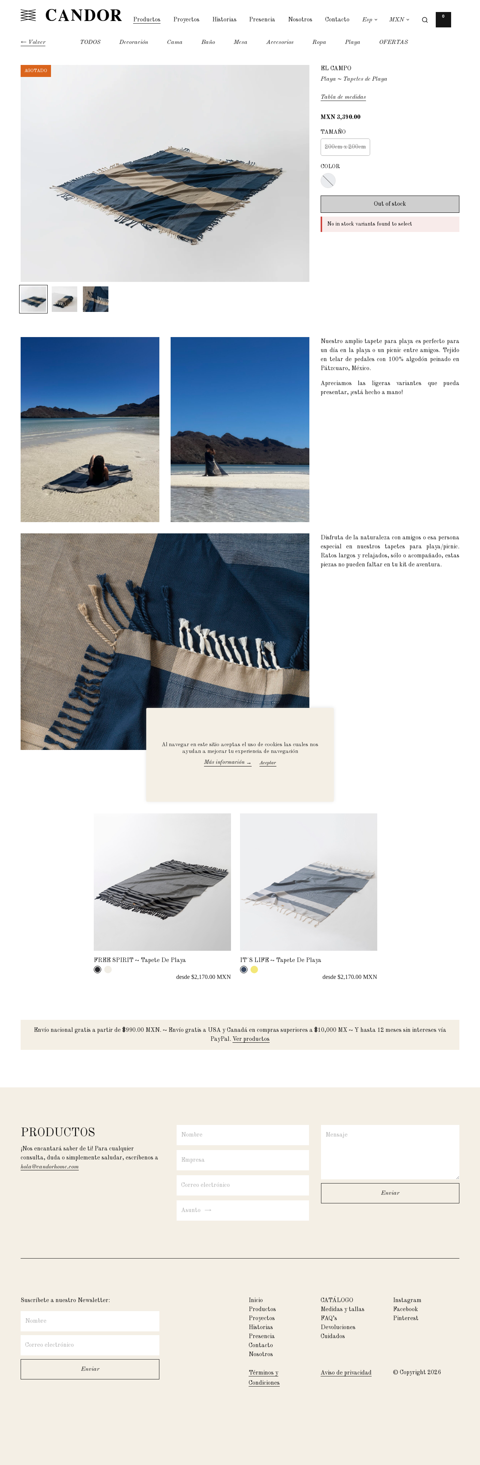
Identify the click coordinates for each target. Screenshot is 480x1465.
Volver (36, 42)
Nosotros (300, 20)
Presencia (262, 20)
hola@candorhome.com (50, 1167)
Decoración (133, 42)
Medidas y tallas (342, 1310)
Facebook (405, 1310)
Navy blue (328, 180)
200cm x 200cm (345, 147)
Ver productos (251, 1039)
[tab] (97, 969)
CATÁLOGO (337, 1301)
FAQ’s (329, 1319)
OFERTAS (393, 42)
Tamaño (333, 132)
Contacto (337, 20)
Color (330, 167)
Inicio (256, 1301)
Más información (228, 763)
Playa (352, 42)
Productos (146, 20)
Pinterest (405, 1319)
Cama (175, 42)
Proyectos (186, 20)
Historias (224, 20)
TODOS (90, 42)
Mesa (241, 42)
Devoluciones (338, 1328)
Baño (208, 42)
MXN (396, 20)
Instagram (407, 1301)
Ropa (319, 42)
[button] (443, 21)
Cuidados (333, 1337)
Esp (367, 20)
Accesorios (280, 42)
